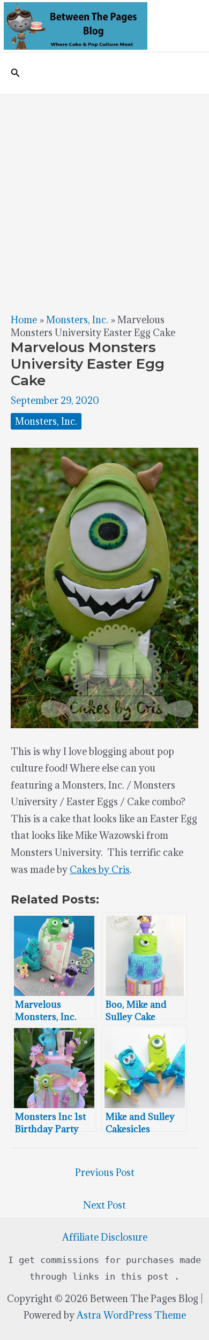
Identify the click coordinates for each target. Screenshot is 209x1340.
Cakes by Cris (100, 869)
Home (24, 320)
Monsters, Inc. (77, 320)
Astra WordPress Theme (131, 1315)
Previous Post (105, 1172)
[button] (15, 73)
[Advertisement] (104, 204)
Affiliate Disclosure (104, 1237)
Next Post (104, 1205)
